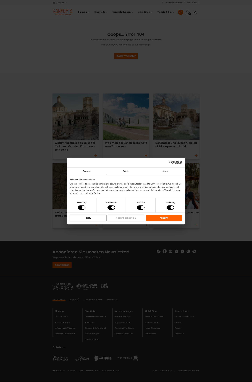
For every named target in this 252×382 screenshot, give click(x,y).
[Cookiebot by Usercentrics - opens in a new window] (170, 162)
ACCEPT (164, 218)
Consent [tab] (87, 171)
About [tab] (165, 171)
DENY (88, 218)
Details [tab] (126, 171)
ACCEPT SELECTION (126, 218)
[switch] (111, 207)
